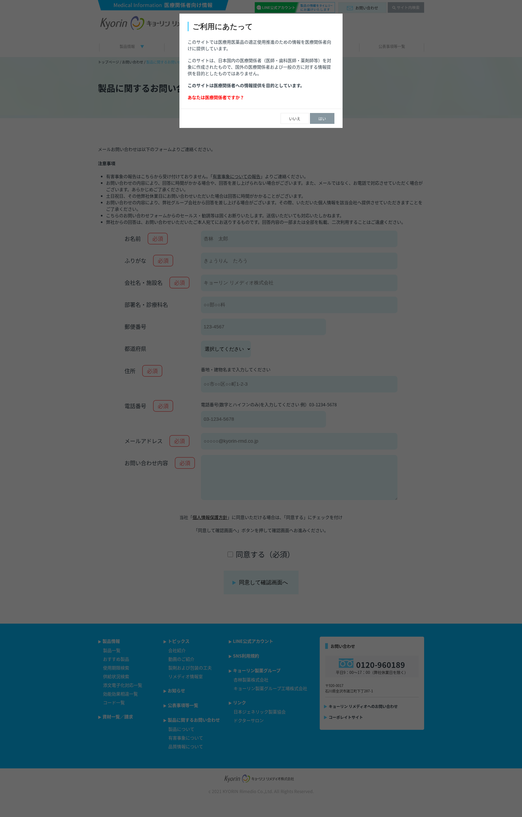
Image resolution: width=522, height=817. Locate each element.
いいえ (294, 118)
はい (322, 118)
